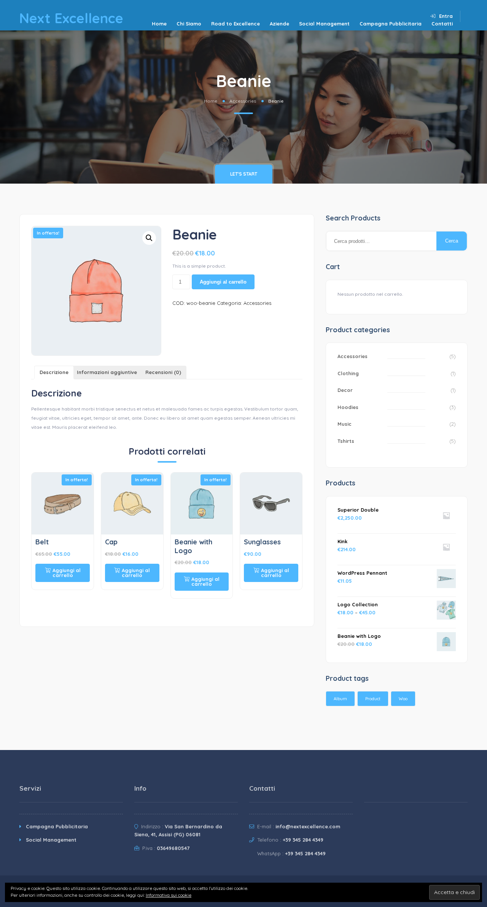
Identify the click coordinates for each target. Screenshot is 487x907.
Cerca (451, 241)
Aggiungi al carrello (223, 282)
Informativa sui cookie (168, 895)
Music (344, 424)
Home (159, 24)
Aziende (279, 24)
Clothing (348, 373)
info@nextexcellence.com (307, 826)
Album (340, 698)
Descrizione (54, 372)
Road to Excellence (235, 24)
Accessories (242, 101)
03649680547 (173, 848)
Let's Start (243, 174)
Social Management (324, 24)
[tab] (54, 373)
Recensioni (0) (163, 372)
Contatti (442, 24)
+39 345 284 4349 (303, 840)
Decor (345, 390)
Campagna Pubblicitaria (391, 24)
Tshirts (345, 441)
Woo (403, 698)
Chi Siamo (189, 24)
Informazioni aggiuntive (107, 372)
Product (372, 698)
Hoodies (347, 407)
